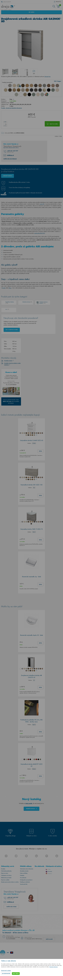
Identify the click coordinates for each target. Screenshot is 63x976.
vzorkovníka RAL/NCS (39, 233)
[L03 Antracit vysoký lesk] (40, 90)
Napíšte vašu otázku (11, 906)
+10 (36, 435)
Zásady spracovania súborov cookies (10, 882)
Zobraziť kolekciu (7, 175)
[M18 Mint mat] (33, 94)
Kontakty (3, 869)
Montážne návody (24, 871)
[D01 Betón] (10, 85)
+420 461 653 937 (7, 1)
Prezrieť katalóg (30, 808)
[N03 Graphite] (31, 90)
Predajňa (22, 875)
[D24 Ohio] (5, 90)
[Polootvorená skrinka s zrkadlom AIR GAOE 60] (24, 72)
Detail (40, 451)
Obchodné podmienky (6, 871)
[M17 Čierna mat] (29, 94)
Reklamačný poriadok (6, 877)
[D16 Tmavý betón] (36, 85)
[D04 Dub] (14, 85)
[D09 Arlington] (27, 85)
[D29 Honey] (27, 90)
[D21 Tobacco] (48, 85)
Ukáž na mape (49, 939)
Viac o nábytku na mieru (12, 329)
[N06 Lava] (36, 90)
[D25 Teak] (10, 90)
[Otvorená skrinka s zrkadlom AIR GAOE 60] (5, 72)
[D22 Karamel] (53, 85)
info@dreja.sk (10, 155)
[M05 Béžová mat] (25, 94)
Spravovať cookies (6, 970)
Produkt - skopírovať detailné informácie (11, 108)
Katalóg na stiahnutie (25, 882)
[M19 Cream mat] (38, 94)
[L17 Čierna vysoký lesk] (48, 90)
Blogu (10, 288)
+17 (36, 479)
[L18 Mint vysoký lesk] (53, 90)
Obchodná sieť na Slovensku (26, 869)
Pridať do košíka (54, 124)
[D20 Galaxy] (44, 85)
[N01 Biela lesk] (5, 85)
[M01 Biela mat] (21, 94)
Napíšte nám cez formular (10, 158)
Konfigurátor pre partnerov (26, 880)
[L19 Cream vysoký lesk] (57, 90)
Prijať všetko (16, 973)
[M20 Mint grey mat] (42, 94)
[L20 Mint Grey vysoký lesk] (16, 94)
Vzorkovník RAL (23, 884)
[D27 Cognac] (18, 90)
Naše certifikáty (23, 873)
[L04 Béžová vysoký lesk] (44, 90)
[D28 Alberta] (23, 90)
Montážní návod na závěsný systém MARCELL (12, 364)
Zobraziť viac (47, 76)
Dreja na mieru (4, 873)
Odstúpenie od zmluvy (6, 875)
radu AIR (42, 204)
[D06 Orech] (23, 85)
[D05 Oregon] (18, 85)
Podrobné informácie (53, 966)
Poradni (4, 288)
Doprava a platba (5, 880)
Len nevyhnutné (6, 973)
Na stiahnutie (23, 877)
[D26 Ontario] (14, 90)
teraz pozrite (29, 803)
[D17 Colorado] (40, 85)
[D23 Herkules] (57, 85)
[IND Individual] (46, 94)
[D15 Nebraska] (31, 85)
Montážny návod (8, 360)
